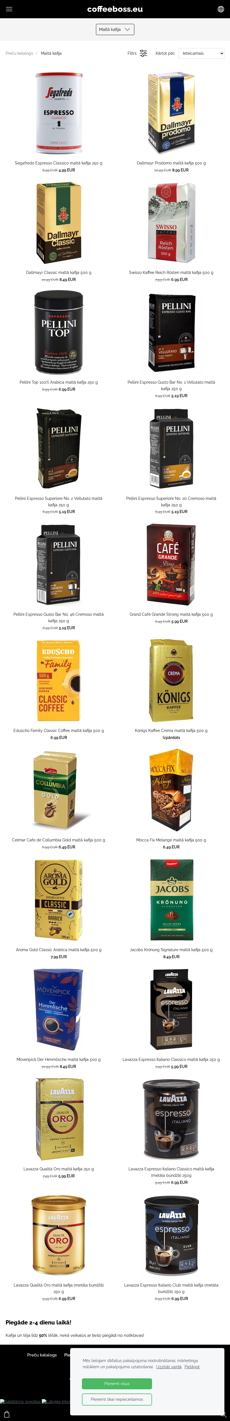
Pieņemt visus (117, 1383)
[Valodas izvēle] (221, 9)
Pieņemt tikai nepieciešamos (117, 1399)
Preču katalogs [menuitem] (42, 1355)
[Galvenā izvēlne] (9, 9)
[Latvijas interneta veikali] (67, 1401)
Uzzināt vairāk (169, 1367)
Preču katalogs (19, 53)
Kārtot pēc (165, 53)
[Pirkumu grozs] (6, 1414)
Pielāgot (192, 1367)
